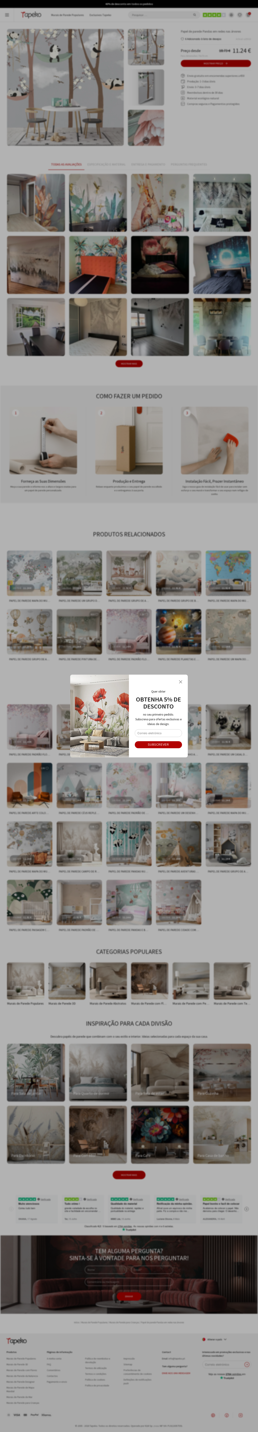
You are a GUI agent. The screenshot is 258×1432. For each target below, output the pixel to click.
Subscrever (158, 744)
